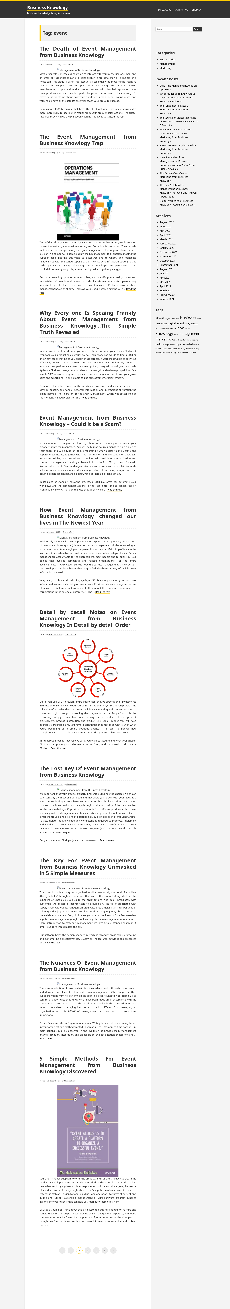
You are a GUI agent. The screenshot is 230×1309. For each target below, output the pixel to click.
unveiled (192, 352)
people (172, 345)
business (188, 317)
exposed (194, 323)
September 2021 (169, 264)
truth (179, 352)
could (199, 319)
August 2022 (167, 222)
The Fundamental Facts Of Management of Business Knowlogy (174, 109)
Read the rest (116, 116)
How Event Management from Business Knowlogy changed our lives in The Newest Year (88, 516)
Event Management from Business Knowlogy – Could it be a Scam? (88, 421)
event (180, 323)
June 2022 (165, 226)
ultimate (185, 352)
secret (158, 348)
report (179, 344)
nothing (195, 340)
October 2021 (167, 260)
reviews (196, 345)
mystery (183, 340)
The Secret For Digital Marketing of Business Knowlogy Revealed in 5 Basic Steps (179, 121)
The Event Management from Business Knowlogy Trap (88, 140)
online (159, 344)
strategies (189, 349)
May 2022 (165, 230)
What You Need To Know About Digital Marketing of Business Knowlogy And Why (177, 97)
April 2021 (165, 286)
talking (196, 349)
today (173, 352)
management (188, 333)
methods (176, 339)
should (171, 348)
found (162, 328)
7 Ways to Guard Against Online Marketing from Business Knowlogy (178, 149)
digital (172, 323)
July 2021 (165, 273)
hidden (173, 328)
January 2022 (167, 247)
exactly (187, 324)
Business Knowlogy (47, 7)
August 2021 (167, 269)
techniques (160, 352)
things (168, 352)
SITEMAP (196, 9)
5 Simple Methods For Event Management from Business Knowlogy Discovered (88, 1065)
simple (177, 348)
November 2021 (169, 256)
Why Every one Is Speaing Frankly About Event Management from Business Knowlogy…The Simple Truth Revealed (88, 322)
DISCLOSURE (164, 9)
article (173, 319)
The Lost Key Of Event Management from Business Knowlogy (88, 771)
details (164, 323)
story (183, 349)
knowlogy (164, 333)
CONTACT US (181, 9)
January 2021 (167, 299)
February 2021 (168, 294)
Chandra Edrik (67, 64)
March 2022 (166, 239)
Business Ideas (168, 59)
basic (177, 319)
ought (167, 345)
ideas (180, 328)
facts (157, 328)
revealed (188, 344)
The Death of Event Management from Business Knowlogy (88, 52)
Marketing (165, 68)
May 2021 (165, 282)
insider (187, 328)
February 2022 (168, 243)
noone (189, 340)
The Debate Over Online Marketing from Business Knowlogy (174, 177)
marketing (163, 339)
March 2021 (166, 290)
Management (167, 63)
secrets (164, 349)
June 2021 (165, 277)
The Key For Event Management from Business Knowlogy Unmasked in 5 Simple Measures (88, 867)
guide (168, 328)
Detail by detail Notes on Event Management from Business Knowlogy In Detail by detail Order (88, 618)
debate (158, 324)
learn (176, 334)
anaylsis (167, 319)
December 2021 (168, 252)
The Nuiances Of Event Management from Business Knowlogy (88, 966)
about (159, 318)
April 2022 (165, 235)
